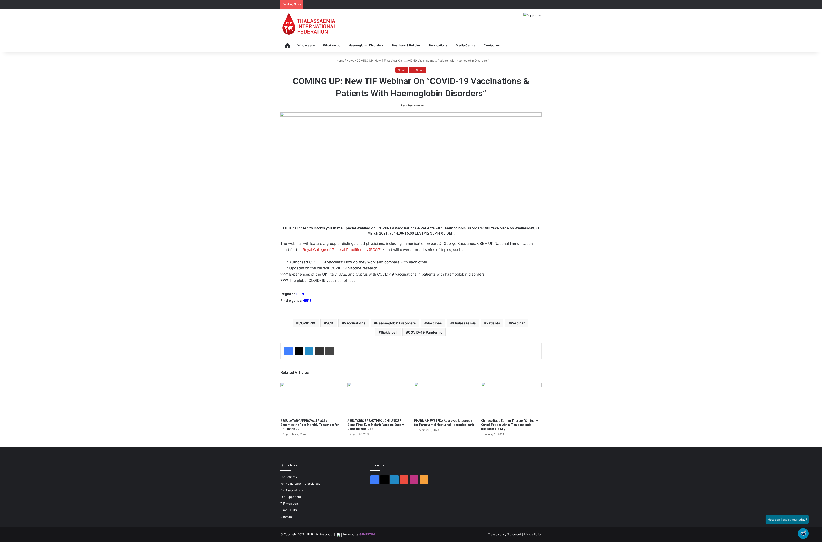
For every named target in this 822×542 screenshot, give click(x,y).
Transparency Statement (504, 534)
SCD (329, 323)
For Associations (291, 490)
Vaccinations (354, 323)
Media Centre (465, 45)
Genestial (367, 534)
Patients (493, 323)
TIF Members (289, 503)
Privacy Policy (533, 534)
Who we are (306, 45)
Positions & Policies (406, 45)
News (350, 60)
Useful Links (288, 510)
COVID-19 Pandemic (425, 332)
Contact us (492, 45)
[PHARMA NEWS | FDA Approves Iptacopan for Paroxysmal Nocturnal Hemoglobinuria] (444, 400)
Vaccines (434, 323)
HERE (300, 294)
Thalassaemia (464, 323)
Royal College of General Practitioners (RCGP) (342, 250)
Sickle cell (389, 332)
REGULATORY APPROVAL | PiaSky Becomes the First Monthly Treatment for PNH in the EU (309, 425)
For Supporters (290, 497)
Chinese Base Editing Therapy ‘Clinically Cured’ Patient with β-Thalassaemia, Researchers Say (509, 425)
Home (339, 60)
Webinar (518, 323)
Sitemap (286, 516)
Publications (438, 45)
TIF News (417, 70)
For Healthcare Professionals (300, 483)
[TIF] (309, 24)
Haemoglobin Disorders (366, 45)
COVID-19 (306, 323)
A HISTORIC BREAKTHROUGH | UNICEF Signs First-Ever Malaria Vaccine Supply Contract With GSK (375, 425)
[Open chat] (803, 533)
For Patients (288, 477)
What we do (331, 45)
